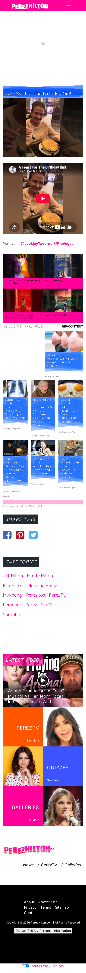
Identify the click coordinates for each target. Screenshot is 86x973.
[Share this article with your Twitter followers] (33, 535)
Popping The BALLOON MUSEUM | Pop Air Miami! (22, 282)
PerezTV (57, 595)
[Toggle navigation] (68, 5)
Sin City (48, 605)
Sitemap (62, 907)
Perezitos (35, 595)
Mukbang (12, 595)
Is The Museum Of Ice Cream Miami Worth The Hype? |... (20, 316)
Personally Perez (20, 605)
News (28, 865)
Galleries (73, 865)
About (29, 902)
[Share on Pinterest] (20, 535)
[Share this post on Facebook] (7, 535)
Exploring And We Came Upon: (61, 315)
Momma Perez (42, 585)
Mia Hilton (13, 585)
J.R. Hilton (13, 576)
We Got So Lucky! (54, 280)
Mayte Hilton (40, 576)
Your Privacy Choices (47, 966)
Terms (45, 907)
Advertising (48, 902)
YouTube (11, 614)
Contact (31, 913)
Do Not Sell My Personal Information (43, 931)
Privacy (30, 907)
